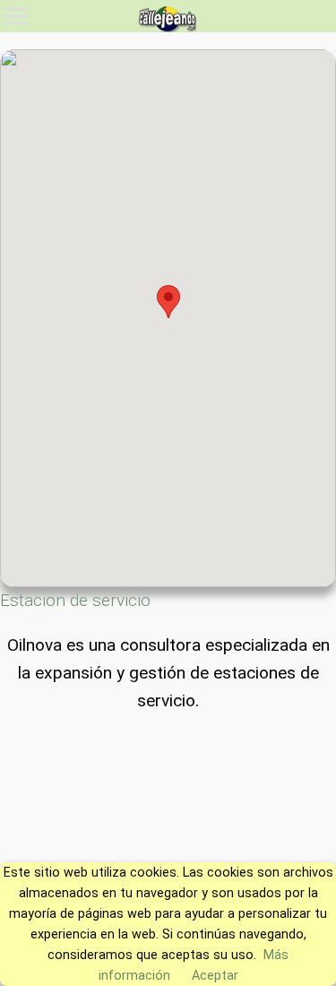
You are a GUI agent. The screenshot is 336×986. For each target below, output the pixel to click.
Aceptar (215, 975)
